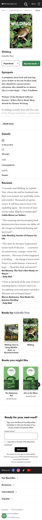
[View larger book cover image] (21, 31)
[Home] (9, 4)
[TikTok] (23, 470)
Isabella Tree (28, 10)
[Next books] (38, 384)
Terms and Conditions (10, 513)
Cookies (5, 510)
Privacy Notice (17, 510)
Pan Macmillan (8, 478)
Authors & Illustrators (15, 10)
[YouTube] (28, 470)
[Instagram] (18, 470)
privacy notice (14, 457)
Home (3, 10)
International (8, 492)
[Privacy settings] (4, 515)
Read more (8, 123)
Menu (34, 4)
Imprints (6, 498)
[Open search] (26, 4)
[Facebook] (13, 470)
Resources (6, 485)
